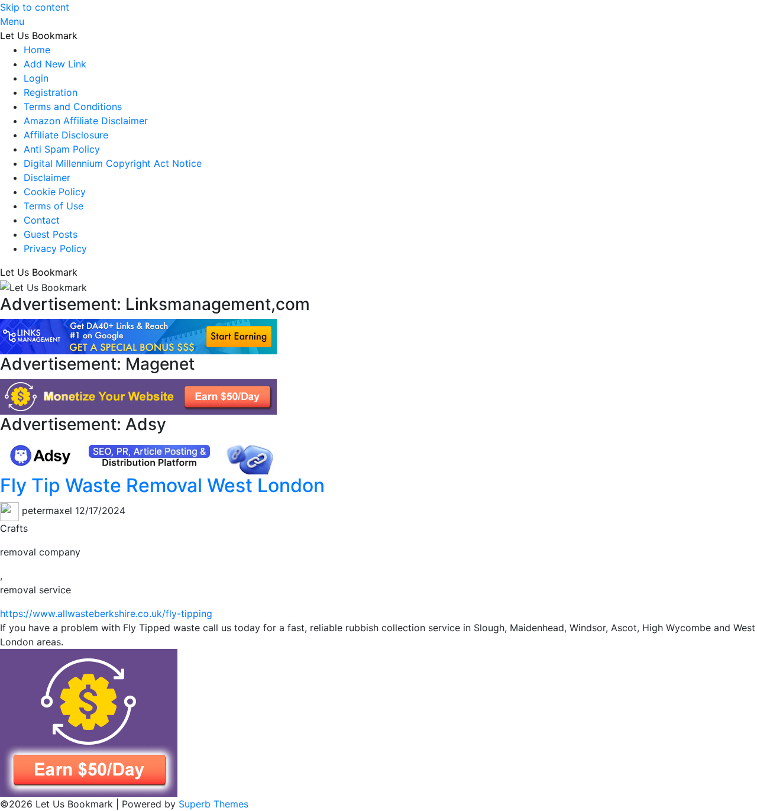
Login (36, 78)
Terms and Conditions (73, 106)
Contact (42, 220)
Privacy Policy (55, 248)
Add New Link (55, 64)
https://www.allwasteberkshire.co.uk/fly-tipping (106, 613)
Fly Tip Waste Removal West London (162, 485)
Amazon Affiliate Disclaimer (86, 121)
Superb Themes (213, 804)
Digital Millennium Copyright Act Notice (113, 163)
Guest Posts (50, 234)
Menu (12, 21)
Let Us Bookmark (38, 35)
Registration (50, 92)
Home (37, 50)
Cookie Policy (55, 192)
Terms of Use (53, 206)
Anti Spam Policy (62, 149)
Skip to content (34, 7)
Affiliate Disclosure (66, 135)
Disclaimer (47, 177)
